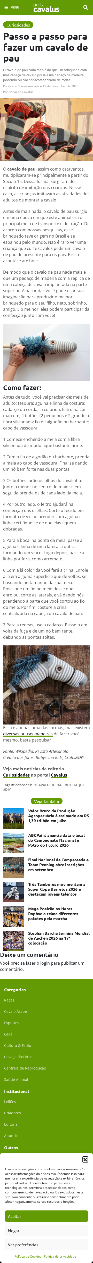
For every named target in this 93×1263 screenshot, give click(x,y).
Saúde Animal (16, 1079)
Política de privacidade (60, 1256)
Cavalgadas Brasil (19, 1056)
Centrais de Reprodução (25, 1068)
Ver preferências (23, 1244)
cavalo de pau (49, 785)
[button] (85, 1159)
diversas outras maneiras (28, 734)
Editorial (11, 1124)
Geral (8, 1034)
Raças (9, 1000)
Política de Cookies (27, 1256)
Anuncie (11, 1135)
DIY (8, 789)
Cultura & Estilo (17, 1045)
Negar (13, 1230)
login (45, 963)
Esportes (11, 1022)
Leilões (10, 1101)
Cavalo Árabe (15, 1011)
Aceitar (14, 1216)
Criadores (12, 1112)
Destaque (75, 785)
